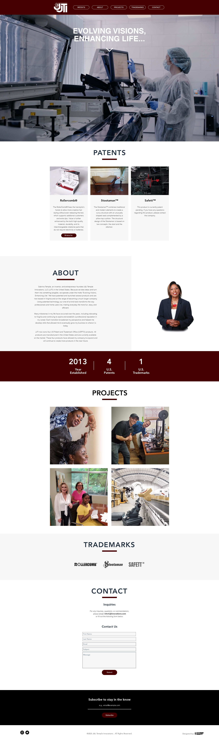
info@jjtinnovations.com (115, 614)
